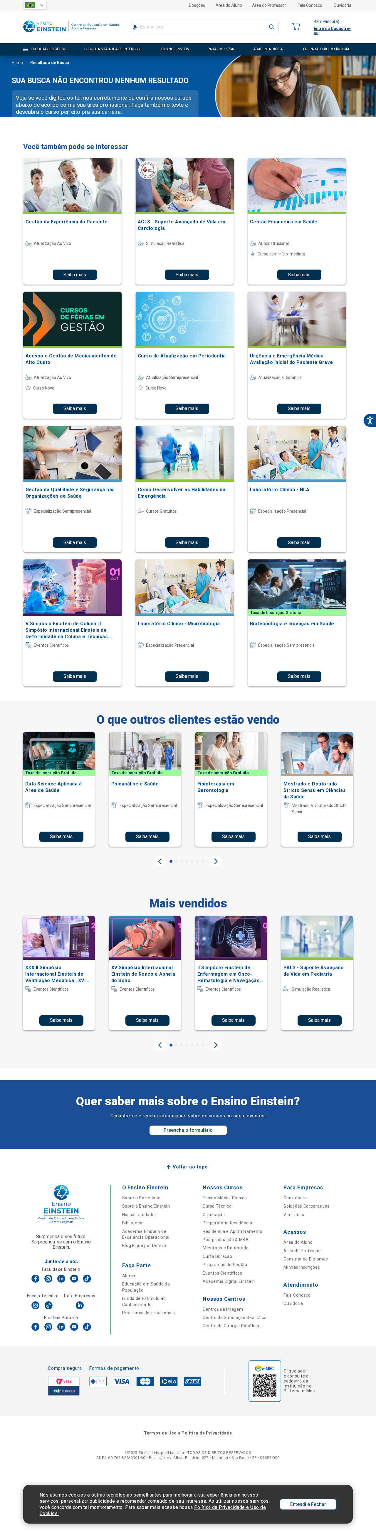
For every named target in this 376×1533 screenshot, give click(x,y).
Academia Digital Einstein (229, 1281)
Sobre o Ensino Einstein (146, 1206)
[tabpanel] (59, 789)
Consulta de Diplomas (305, 1259)
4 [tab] (186, 861)
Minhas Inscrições (301, 1267)
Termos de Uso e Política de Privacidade (188, 1433)
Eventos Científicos (222, 1273)
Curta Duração (217, 1256)
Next (216, 861)
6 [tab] (197, 861)
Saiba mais (74, 274)
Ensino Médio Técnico (225, 1198)
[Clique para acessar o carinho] (296, 27)
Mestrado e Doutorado (226, 1248)
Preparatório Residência (227, 1223)
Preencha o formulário (188, 1130)
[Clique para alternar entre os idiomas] (35, 5)
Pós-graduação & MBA (226, 1239)
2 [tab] (176, 861)
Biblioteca (132, 1223)
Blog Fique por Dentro (144, 1245)
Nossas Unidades (139, 1214)
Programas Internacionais (148, 1312)
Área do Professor (269, 5)
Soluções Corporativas (306, 1206)
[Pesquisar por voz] (134, 27)
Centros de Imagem (223, 1309)
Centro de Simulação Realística (234, 1317)
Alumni (129, 1275)
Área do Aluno (229, 5)
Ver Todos (293, 1214)
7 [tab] (202, 861)
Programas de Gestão (225, 1264)
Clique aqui (295, 1371)
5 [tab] (192, 861)
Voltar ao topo (190, 1167)
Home (17, 62)
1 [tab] (170, 861)
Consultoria (295, 1198)
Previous (160, 861)
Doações (197, 5)
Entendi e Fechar (308, 1504)
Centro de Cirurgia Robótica (231, 1325)
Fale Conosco (310, 5)
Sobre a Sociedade (141, 1198)
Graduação (214, 1214)
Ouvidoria (342, 5)
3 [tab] (181, 861)
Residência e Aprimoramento (232, 1231)
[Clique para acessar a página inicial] (71, 33)
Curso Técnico (217, 1206)
